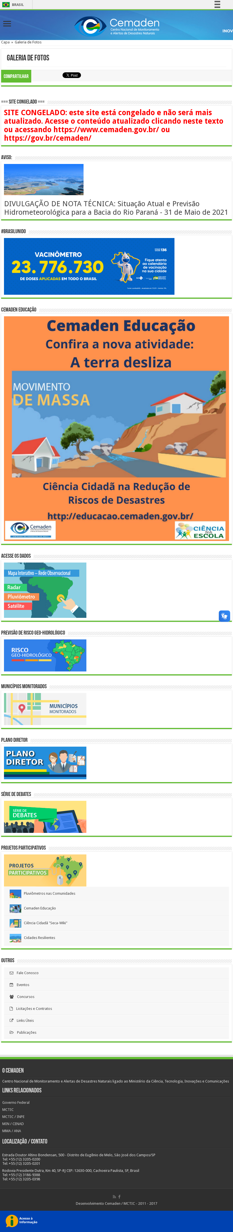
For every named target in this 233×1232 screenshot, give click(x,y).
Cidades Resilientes (38, 938)
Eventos (21, 985)
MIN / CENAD (13, 1124)
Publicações (25, 1032)
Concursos (24, 997)
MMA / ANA (11, 1131)
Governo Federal (16, 1102)
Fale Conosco (26, 973)
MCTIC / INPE (13, 1117)
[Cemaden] (116, 25)
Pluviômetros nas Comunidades (48, 893)
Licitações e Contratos (32, 1008)
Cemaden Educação (38, 908)
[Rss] (114, 1196)
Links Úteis (23, 1020)
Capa (5, 42)
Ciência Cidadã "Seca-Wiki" (44, 923)
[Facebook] (119, 1196)
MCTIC (8, 1109)
